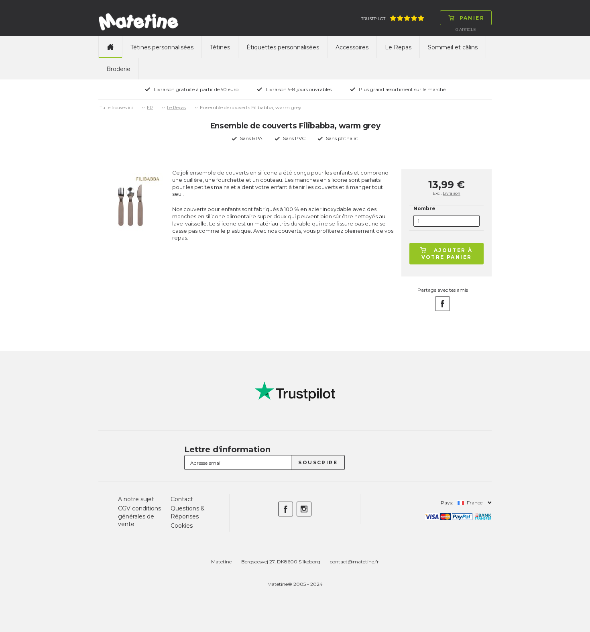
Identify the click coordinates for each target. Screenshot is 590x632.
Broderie (118, 69)
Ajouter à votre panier (447, 253)
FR (150, 107)
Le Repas (398, 47)
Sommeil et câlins (453, 47)
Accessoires (352, 47)
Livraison (451, 193)
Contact (182, 499)
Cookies (182, 525)
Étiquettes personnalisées (282, 47)
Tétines (220, 47)
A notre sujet (136, 499)
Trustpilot (373, 18)
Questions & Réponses (188, 512)
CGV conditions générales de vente (139, 516)
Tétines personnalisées (161, 47)
